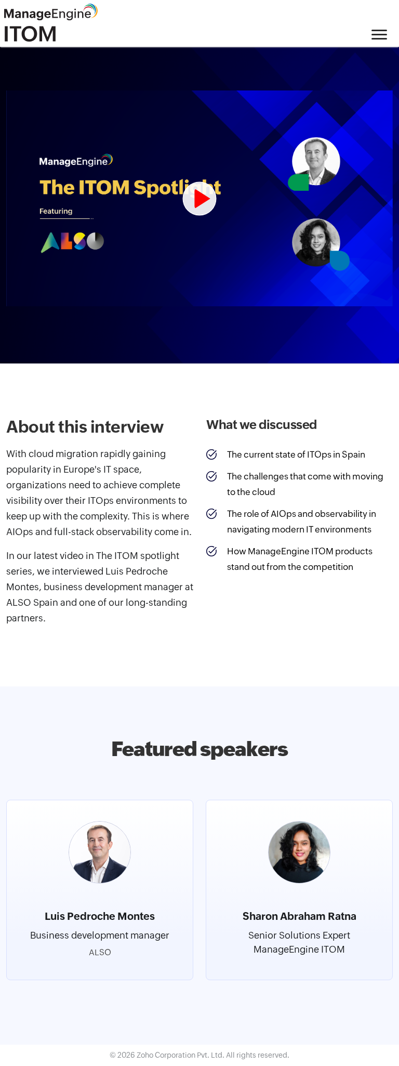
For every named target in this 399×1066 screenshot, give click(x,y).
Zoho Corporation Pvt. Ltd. (181, 1055)
